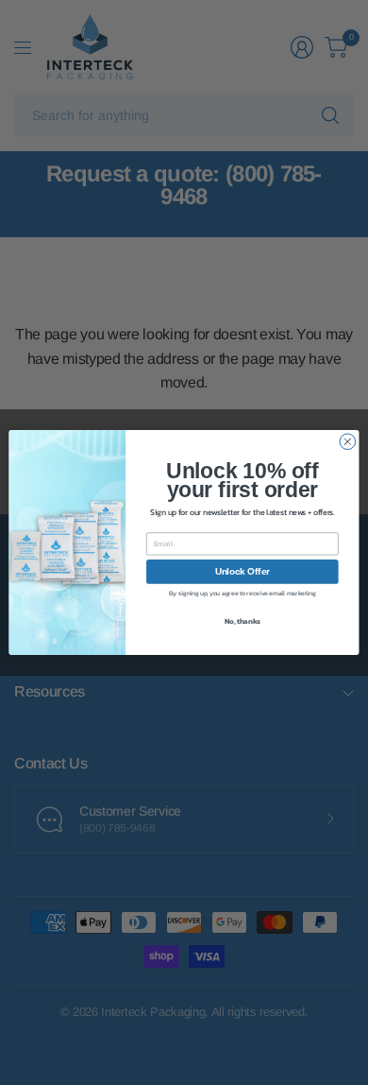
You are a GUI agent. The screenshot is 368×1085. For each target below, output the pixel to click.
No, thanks (242, 620)
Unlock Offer (242, 572)
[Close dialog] (348, 442)
